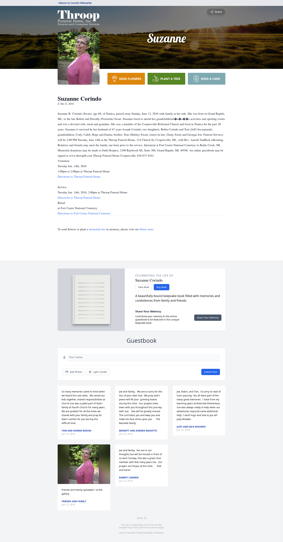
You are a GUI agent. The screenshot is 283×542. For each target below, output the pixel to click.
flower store (146, 229)
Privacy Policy (132, 527)
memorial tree (97, 229)
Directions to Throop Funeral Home (79, 176)
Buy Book (162, 287)
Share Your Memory (208, 317)
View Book (143, 287)
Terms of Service (150, 527)
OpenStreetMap (145, 532)
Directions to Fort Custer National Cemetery (84, 213)
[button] (84, 464)
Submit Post (210, 371)
